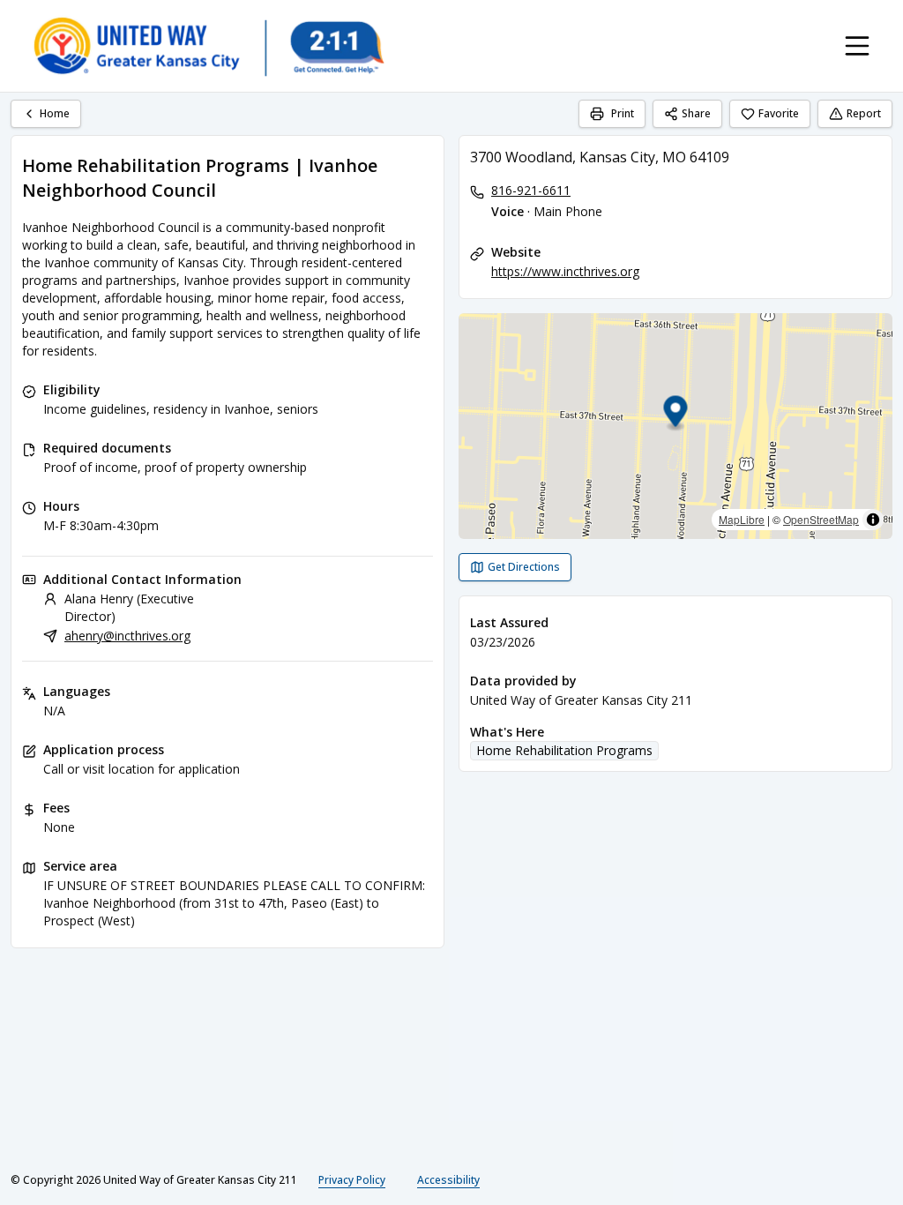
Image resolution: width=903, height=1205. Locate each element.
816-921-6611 (531, 190)
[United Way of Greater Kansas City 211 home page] (208, 46)
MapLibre (742, 519)
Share (696, 113)
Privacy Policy (351, 1179)
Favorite (778, 113)
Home (55, 113)
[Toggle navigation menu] (857, 46)
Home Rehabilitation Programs (564, 750)
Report (864, 113)
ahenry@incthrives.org (127, 635)
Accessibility (448, 1179)
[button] (676, 414)
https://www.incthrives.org (565, 271)
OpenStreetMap (821, 519)
